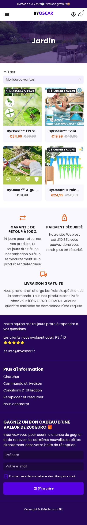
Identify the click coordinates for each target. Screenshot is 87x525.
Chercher (11, 376)
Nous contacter (16, 403)
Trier (9, 72)
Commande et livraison (22, 383)
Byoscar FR (55, 509)
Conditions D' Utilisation (22, 390)
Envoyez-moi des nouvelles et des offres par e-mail (42, 476)
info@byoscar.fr (19, 351)
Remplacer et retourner (23, 397)
